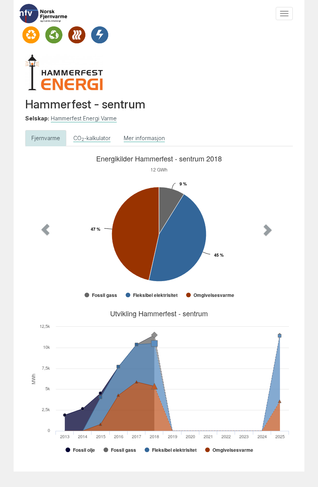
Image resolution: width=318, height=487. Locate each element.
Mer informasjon (144, 138)
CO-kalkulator (92, 138)
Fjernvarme (45, 138)
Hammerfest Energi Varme (84, 118)
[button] (45, 229)
